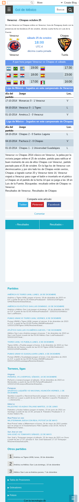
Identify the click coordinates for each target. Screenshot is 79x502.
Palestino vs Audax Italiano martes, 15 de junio (33, 407)
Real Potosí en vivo (16, 418)
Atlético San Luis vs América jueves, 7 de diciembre (35, 330)
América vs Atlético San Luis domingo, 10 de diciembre (36, 306)
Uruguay (11, 374)
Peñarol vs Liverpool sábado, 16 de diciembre (32, 377)
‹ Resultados (22, 224)
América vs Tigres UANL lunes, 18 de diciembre (32, 294)
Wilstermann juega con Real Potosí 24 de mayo (32, 420)
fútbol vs (11, 404)
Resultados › (56, 224)
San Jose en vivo (15, 432)
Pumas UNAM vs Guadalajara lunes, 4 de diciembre (34, 354)
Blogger (50, 500)
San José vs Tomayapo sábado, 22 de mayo (30, 434)
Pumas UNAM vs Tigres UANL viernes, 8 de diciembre (34, 318)
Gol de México (25, 10)
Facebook (54, 204)
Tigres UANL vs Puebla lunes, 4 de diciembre (31, 342)
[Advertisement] (39, 256)
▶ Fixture (12, 495)
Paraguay (12, 388)
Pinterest (37, 204)
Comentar (39, 213)
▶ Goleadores (14, 487)
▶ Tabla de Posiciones (19, 480)
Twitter (23, 204)
